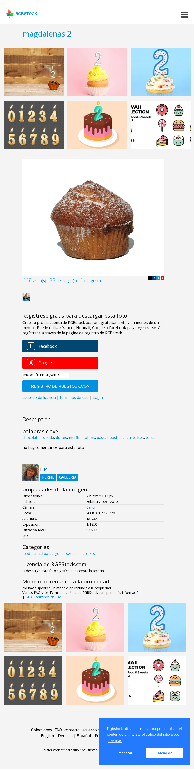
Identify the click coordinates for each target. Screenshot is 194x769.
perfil (48, 477)
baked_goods (54, 553)
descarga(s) (67, 280)
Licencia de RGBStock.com (54, 564)
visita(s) (39, 280)
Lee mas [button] (115, 741)
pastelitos (135, 437)
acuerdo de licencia (99, 729)
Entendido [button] (164, 753)
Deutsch (65, 735)
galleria (67, 477)
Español (84, 735)
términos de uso (48, 597)
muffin (74, 437)
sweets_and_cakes (80, 553)
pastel (102, 437)
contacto (72, 729)
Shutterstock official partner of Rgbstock (70, 750)
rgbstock (26, 14)
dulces (61, 437)
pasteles (117, 437)
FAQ (28, 597)
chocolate (31, 437)
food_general (32, 553)
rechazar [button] (125, 753)
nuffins (88, 437)
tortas (151, 437)
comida (47, 437)
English (47, 735)
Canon (91, 507)
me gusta (92, 280)
